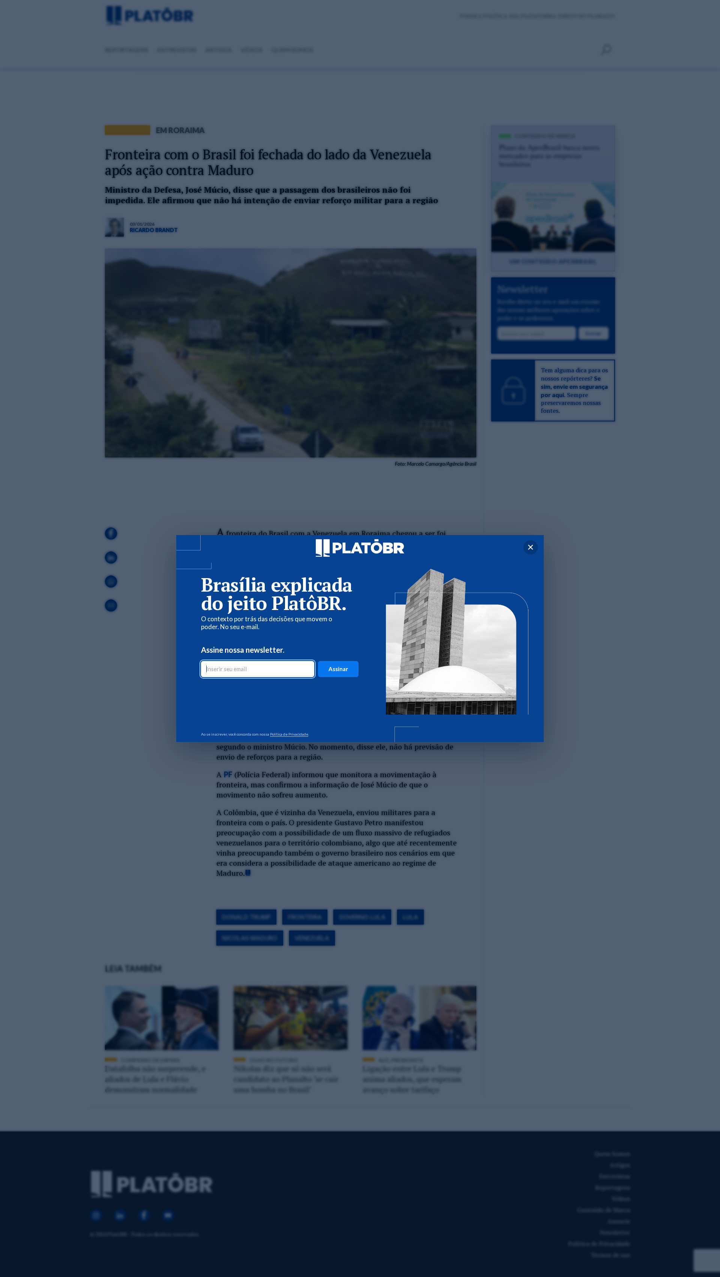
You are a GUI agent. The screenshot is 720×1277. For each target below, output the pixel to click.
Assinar (338, 668)
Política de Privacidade (289, 734)
